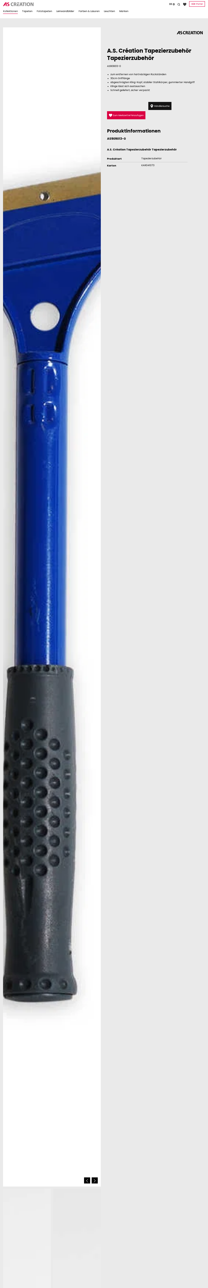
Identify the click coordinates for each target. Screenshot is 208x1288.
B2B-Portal (197, 3)
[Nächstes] (95, 1180)
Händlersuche (161, 106)
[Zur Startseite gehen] (34, 4)
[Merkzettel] (185, 4)
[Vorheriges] (87, 1180)
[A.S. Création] (190, 32)
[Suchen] (179, 4)
